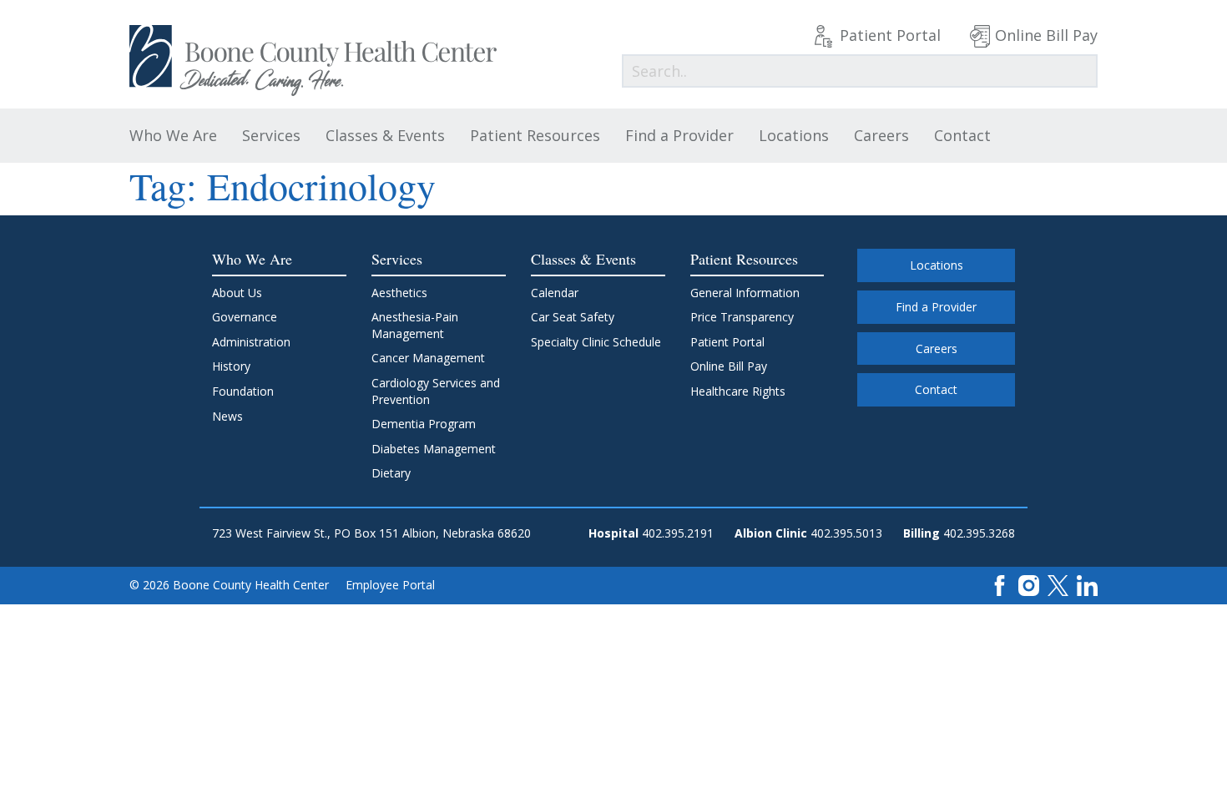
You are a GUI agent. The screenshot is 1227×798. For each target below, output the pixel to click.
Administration (251, 342)
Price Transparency (742, 317)
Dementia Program (423, 424)
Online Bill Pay (1046, 35)
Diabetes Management (433, 449)
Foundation (243, 391)
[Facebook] (999, 584)
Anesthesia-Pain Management (414, 325)
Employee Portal (390, 585)
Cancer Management (428, 358)
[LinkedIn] (1087, 584)
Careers (881, 135)
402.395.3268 (979, 533)
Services (271, 135)
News (227, 416)
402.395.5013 (846, 533)
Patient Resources (535, 135)
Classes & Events (385, 135)
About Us (237, 293)
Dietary (391, 473)
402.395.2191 (678, 533)
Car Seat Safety (572, 317)
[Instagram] (1028, 584)
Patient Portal (890, 35)
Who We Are (173, 135)
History (231, 366)
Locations (794, 135)
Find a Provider (679, 135)
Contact (962, 135)
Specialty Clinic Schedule (596, 342)
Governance (244, 317)
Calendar (554, 293)
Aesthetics (399, 293)
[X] (1058, 584)
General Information (745, 293)
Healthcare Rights (737, 391)
